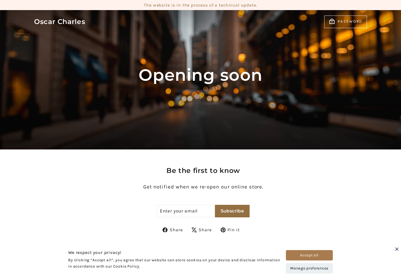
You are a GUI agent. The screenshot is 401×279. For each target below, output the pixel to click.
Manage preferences (309, 268)
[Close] (397, 249)
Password (350, 21)
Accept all (309, 255)
